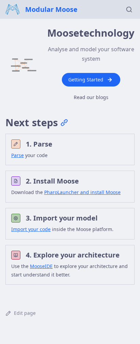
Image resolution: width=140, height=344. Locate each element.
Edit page (25, 313)
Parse (17, 155)
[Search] (129, 9)
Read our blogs (91, 97)
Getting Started (85, 79)
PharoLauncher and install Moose (82, 192)
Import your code (31, 229)
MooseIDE (41, 266)
